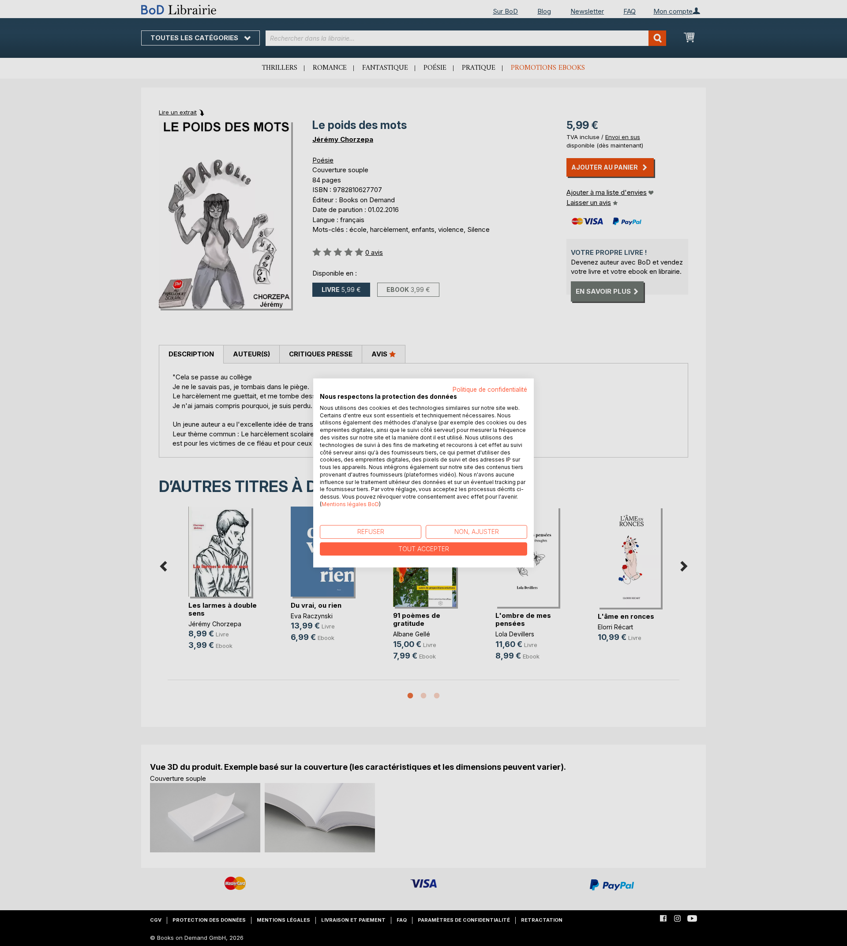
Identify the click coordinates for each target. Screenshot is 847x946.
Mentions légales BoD (350, 504)
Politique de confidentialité (490, 389)
